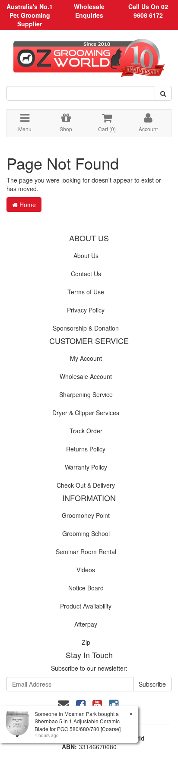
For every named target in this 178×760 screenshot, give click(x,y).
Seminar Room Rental (86, 551)
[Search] (163, 93)
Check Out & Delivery (86, 485)
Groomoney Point (86, 515)
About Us (86, 255)
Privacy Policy (86, 310)
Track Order (86, 430)
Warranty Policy (86, 467)
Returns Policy (85, 449)
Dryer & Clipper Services (85, 412)
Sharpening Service (86, 394)
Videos (85, 569)
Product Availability (85, 606)
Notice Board (86, 587)
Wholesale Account (86, 376)
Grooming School (86, 533)
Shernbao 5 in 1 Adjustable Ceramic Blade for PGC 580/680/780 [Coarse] (78, 724)
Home (27, 204)
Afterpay (85, 624)
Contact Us (86, 273)
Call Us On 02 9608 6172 (148, 10)
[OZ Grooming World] (89, 54)
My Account (86, 358)
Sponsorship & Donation (86, 328)
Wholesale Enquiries (89, 10)
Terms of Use (85, 291)
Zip (86, 642)
